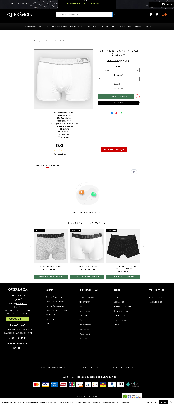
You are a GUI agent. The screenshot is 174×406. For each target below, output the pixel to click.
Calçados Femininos (55, 301)
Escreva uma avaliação (114, 149)
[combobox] (119, 70)
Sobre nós (119, 302)
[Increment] (122, 88)
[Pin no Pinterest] (116, 113)
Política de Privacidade (120, 402)
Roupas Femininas (54, 297)
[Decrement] (115, 88)
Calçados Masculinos (55, 310)
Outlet (49, 323)
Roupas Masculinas (55, 306)
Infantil (50, 319)
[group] (87, 254)
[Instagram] (14, 348)
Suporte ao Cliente (123, 306)
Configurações (150, 402)
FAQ (116, 297)
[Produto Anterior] (30, 246)
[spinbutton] (118, 88)
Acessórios (51, 315)
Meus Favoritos (156, 297)
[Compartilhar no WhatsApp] (120, 113)
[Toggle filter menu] (134, 172)
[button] (164, 14)
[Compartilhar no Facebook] (111, 113)
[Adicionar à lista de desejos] (137, 96)
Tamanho (118, 75)
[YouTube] (19, 348)
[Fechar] (171, 402)
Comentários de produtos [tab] (47, 165)
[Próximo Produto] (143, 246)
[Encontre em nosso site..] (115, 14)
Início (36, 41)
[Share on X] (125, 113)
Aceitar (163, 402)
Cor (118, 66)
